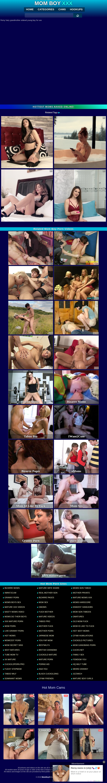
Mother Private (81, 593)
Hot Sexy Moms (80, 631)
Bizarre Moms (12, 588)
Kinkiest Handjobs (82, 607)
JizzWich (77, 674)
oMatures (78, 616)
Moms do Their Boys (15, 616)
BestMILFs (44, 645)
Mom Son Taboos (81, 612)
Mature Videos (46, 616)
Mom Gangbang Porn (84, 645)
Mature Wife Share (48, 588)
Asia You (43, 669)
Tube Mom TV (11, 655)
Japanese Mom (46, 635)
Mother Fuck (45, 626)
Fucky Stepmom (13, 669)
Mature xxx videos (14, 607)
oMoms (42, 607)
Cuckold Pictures (82, 640)
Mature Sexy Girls (82, 678)
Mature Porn (45, 659)
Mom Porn (10, 626)
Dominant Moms (13, 678)
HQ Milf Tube (79, 664)
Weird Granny (80, 669)
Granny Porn (11, 597)
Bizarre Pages (46, 597)
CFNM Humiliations (82, 635)
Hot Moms (9, 635)
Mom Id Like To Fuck (83, 626)
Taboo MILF (10, 674)
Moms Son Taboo (81, 588)
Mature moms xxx (82, 597)
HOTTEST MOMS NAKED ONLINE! (53, 107)
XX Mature (10, 659)
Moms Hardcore (81, 602)
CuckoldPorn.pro (14, 664)
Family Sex (78, 655)
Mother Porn (45, 631)
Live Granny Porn (14, 631)
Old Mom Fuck (80, 621)
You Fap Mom (45, 640)
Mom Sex (43, 602)
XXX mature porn (13, 621)
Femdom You (79, 659)
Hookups (76, 9)
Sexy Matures (12, 650)
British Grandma (47, 650)
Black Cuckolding (48, 674)
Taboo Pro (44, 621)
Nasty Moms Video (14, 612)
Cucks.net (78, 650)
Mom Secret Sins (13, 645)
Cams (62, 9)
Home (30, 9)
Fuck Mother (45, 612)
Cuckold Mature (47, 655)
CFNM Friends (46, 678)
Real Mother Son (47, 593)
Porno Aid (43, 664)
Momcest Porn (12, 640)
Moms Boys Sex (12, 602)
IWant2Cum (10, 593)
